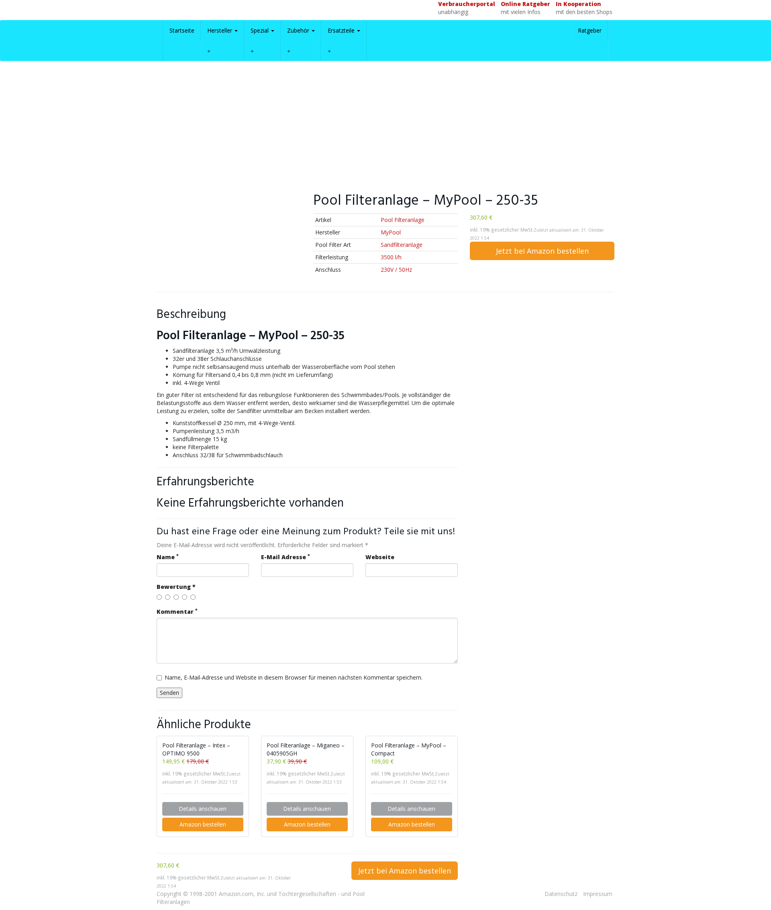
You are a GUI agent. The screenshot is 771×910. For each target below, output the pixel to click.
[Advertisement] (385, 125)
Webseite (379, 557)
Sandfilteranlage (401, 244)
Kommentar (177, 611)
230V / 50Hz (396, 269)
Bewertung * (176, 586)
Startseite (181, 30)
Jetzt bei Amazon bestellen (542, 251)
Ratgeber (590, 30)
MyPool (391, 232)
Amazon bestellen (202, 824)
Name (168, 557)
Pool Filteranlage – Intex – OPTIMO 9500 (196, 749)
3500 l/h (391, 257)
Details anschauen (202, 808)
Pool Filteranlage (402, 220)
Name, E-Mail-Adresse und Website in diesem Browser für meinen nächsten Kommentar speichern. (293, 677)
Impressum (597, 894)
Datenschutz (561, 894)
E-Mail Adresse (285, 557)
